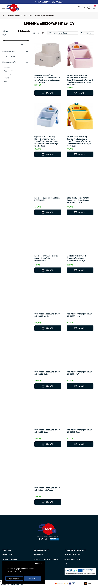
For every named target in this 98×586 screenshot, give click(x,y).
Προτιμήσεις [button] (14, 578)
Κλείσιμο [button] (38, 563)
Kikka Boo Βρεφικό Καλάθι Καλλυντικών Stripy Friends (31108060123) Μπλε (78, 200)
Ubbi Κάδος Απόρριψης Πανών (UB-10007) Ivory (79, 315)
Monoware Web (17, 584)
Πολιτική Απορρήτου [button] (14, 571)
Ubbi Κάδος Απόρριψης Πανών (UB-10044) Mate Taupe (47, 489)
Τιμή (4, 35)
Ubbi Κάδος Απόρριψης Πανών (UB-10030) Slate (47, 373)
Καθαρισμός (25, 31)
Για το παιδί (28, 16)
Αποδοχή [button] (32, 578)
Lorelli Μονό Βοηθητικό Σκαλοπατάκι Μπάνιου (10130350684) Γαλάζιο (76, 258)
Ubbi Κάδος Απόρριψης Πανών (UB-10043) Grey (79, 431)
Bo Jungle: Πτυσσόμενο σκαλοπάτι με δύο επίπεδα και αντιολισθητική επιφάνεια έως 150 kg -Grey (47, 78)
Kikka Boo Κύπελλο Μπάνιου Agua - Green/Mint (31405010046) (46, 258)
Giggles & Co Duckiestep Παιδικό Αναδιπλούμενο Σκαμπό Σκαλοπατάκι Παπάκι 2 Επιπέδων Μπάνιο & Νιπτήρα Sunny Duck (80, 141)
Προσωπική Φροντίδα (14, 16)
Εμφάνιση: (84, 33)
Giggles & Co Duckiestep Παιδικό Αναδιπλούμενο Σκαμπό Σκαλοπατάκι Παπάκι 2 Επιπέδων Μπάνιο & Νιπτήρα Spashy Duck (47, 141)
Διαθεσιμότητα (8, 51)
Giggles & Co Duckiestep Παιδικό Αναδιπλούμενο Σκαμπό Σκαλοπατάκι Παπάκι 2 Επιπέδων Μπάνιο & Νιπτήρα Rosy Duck (80, 80)
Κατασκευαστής (9, 62)
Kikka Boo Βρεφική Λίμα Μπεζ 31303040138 (47, 199)
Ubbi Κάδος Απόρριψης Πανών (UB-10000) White (47, 315)
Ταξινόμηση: (53, 33)
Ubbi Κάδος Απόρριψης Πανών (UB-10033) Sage (47, 431)
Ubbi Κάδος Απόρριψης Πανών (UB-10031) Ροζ (79, 373)
